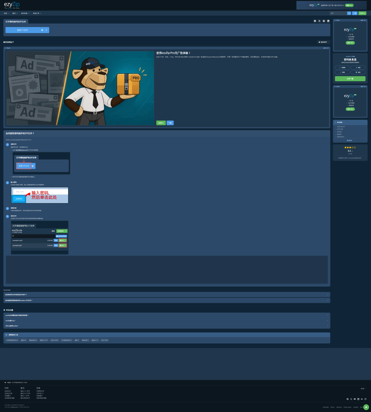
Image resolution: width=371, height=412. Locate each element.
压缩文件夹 (8, 393)
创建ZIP (339, 134)
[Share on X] (319, 21)
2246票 (350, 153)
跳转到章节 (324, 42)
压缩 (5, 13)
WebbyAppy (14, 407)
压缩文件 (8, 391)
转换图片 (40, 396)
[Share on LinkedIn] (328, 21)
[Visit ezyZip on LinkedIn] (358, 398)
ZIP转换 (339, 132)
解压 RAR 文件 (25, 393)
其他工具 (36, 13)
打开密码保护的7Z (66, 340)
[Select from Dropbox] (42, 30)
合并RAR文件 (54, 340)
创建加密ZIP (340, 137)
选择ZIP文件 (22, 30)
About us (339, 407)
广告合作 (8, 48)
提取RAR (23, 340)
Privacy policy (347, 407)
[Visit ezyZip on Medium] (362, 398)
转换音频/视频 (41, 398)
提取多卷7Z (85, 340)
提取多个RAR (44, 340)
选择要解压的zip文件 (22, 150)
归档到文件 (40, 391)
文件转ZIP (40, 393)
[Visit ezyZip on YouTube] (355, 398)
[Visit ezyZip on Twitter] (351, 398)
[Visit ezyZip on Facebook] (347, 398)
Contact (355, 407)
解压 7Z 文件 (25, 396)
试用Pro (362, 13)
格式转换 (24, 13)
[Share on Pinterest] (324, 21)
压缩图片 (8, 396)
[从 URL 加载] (46, 30)
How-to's (362, 407)
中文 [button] (362, 388)
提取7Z (77, 340)
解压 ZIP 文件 (25, 391)
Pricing (332, 407)
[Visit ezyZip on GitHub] (365, 398)
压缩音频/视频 (9, 398)
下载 (354, 13)
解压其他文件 (25, 398)
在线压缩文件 (341, 126)
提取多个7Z (95, 340)
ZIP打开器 (340, 129)
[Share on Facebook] (315, 21)
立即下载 (350, 79)
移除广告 (325, 48)
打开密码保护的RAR (12, 340)
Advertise (326, 407)
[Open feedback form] (366, 407)
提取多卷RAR (33, 340)
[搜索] (349, 13)
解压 (14, 13)
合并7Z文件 (104, 340)
